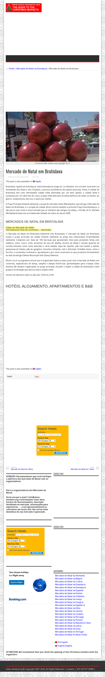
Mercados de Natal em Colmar (82, 468)
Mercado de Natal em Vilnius (22, 468)
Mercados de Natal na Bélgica (68, 578)
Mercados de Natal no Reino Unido (71, 634)
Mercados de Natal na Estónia (68, 593)
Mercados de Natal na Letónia (68, 611)
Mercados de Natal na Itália (67, 608)
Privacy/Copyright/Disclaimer (19, 674)
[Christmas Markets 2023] (24, 10)
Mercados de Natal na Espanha (69, 590)
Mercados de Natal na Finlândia (69, 596)
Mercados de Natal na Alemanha (70, 575)
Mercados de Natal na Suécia (68, 626)
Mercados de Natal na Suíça (67, 629)
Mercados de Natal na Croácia (68, 581)
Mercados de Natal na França (68, 599)
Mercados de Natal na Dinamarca (70, 584)
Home (11, 68)
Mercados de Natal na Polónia (68, 620)
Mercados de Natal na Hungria (69, 602)
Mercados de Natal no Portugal (69, 632)
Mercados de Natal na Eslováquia (31, 68)
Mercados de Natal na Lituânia (69, 614)
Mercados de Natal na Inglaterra (70, 605)
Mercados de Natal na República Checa (73, 623)
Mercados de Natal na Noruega (69, 617)
